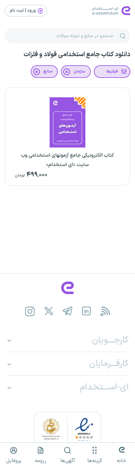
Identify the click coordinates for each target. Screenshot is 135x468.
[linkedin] (86, 311)
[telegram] (67, 311)
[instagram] (29, 311)
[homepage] (67, 288)
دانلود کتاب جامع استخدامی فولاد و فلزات (77, 54)
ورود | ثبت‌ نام (23, 10)
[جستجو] (123, 36)
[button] (112, 71)
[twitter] (48, 311)
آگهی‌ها (67, 461)
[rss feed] (105, 311)
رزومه (40, 461)
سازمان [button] (79, 71)
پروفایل (13, 461)
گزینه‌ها (94, 461)
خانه (121, 461)
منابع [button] (47, 71)
